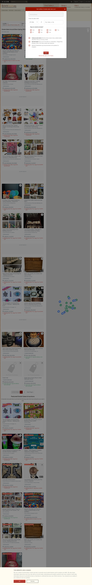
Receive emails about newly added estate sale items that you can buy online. (47, 38)
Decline (32, 581)
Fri (33, 32)
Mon (33, 30)
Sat (41, 32)
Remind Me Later (43, 55)
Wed (50, 30)
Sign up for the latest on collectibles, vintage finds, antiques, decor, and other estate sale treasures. (47, 42)
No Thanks (50, 55)
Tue (41, 30)
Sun (50, 32)
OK (19, 581)
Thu (58, 30)
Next (46, 52)
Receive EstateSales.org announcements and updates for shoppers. (45, 46)
